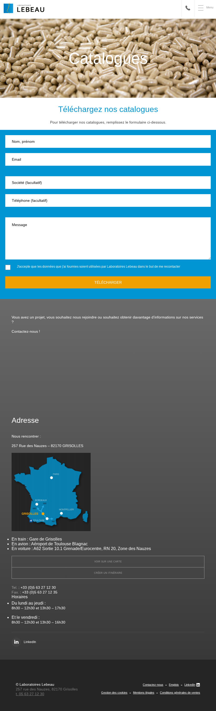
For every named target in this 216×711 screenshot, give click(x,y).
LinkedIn (189, 684)
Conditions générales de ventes (180, 692)
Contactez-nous (153, 684)
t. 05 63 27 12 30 (30, 694)
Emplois (174, 684)
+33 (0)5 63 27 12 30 (38, 587)
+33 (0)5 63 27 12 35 (39, 592)
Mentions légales (143, 692)
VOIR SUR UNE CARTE (108, 561)
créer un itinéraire (108, 573)
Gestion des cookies (114, 692)
